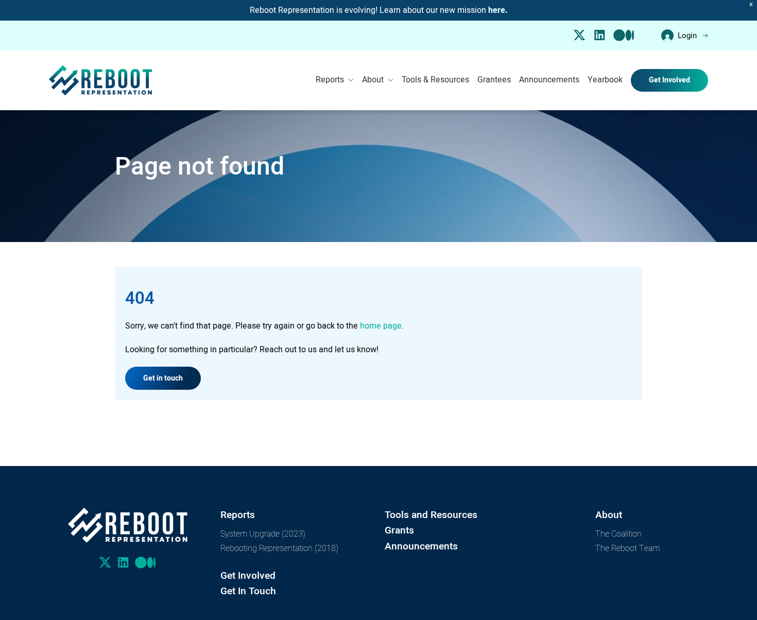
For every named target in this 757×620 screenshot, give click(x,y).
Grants (399, 530)
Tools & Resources (435, 80)
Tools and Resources (431, 515)
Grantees (494, 80)
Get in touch (163, 378)
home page (381, 326)
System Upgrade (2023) (262, 533)
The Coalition (618, 533)
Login (687, 35)
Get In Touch (248, 591)
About (373, 80)
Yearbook (605, 80)
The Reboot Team (627, 547)
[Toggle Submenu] (351, 80)
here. (498, 10)
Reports (330, 80)
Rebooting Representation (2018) (279, 547)
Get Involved (669, 80)
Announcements (549, 80)
